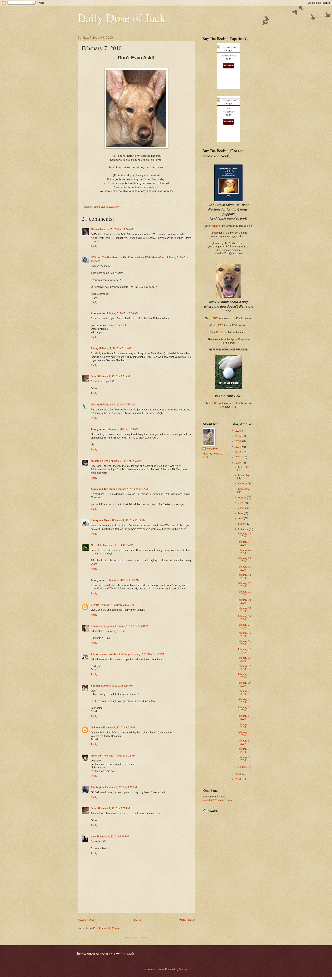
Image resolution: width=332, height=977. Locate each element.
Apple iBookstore (240, 339)
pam (93, 836)
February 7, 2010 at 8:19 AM (122, 429)
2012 (238, 451)
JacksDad (212, 448)
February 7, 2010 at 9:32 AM (132, 489)
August (242, 497)
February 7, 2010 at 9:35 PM (114, 808)
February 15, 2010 (244, 643)
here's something (113, 183)
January (243, 767)
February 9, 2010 (243, 692)
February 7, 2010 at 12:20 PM (131, 626)
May (241, 513)
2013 (238, 446)
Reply (94, 246)
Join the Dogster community (136, 938)
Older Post (186, 920)
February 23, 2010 (244, 576)
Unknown (96, 727)
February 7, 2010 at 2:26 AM (122, 313)
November (244, 475)
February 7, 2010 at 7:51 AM (114, 376)
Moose (95, 229)
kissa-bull (96, 755)
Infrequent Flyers (101, 520)
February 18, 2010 (244, 618)
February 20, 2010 (244, 601)
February (243, 529)
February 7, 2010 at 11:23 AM (122, 580)
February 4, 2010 (243, 734)
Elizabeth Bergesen (102, 626)
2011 (238, 457)
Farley (94, 348)
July (241, 502)
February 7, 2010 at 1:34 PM (117, 685)
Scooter (95, 685)
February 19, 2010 (244, 609)
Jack (228, 109)
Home (137, 920)
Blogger (183, 969)
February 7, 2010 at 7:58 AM (119, 404)
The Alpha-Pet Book (228, 56)
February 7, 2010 (243, 709)
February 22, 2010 (244, 585)
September (244, 489)
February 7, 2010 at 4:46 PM (121, 787)
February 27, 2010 (244, 543)
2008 (238, 779)
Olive (94, 376)
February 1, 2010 (243, 758)
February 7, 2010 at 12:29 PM (147, 654)
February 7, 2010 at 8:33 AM (125, 460)
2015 (238, 435)
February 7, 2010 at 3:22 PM (119, 755)
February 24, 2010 (244, 568)
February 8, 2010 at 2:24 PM (113, 836)
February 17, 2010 (244, 626)
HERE (214, 225)
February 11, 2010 (244, 676)
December (244, 467)
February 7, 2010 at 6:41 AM (115, 348)
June (241, 507)
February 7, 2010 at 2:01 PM (119, 727)
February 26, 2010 (244, 551)
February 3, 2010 (243, 742)
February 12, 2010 (244, 667)
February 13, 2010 (244, 659)
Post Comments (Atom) (106, 928)
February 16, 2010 (244, 634)
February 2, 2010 (243, 750)
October (243, 483)
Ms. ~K (95, 545)
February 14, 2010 (244, 651)
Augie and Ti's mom (103, 489)
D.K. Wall (96, 404)
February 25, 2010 (244, 560)
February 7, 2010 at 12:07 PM (117, 604)
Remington (97, 787)
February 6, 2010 (243, 717)
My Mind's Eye (99, 460)
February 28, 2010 (244, 535)
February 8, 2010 (243, 701)
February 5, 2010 (243, 725)
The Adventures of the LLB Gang (110, 654)
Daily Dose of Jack (121, 17)
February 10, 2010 (244, 684)
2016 (238, 430)
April (241, 518)
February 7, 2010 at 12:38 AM (116, 229)
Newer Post (86, 920)
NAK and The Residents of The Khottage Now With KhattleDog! (128, 257)
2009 (238, 773)
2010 (238, 462)
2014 (238, 441)
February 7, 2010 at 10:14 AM (128, 520)
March (242, 523)
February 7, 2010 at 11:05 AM (116, 545)
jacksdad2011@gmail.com (217, 800)
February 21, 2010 (244, 593)
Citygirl (95, 604)
